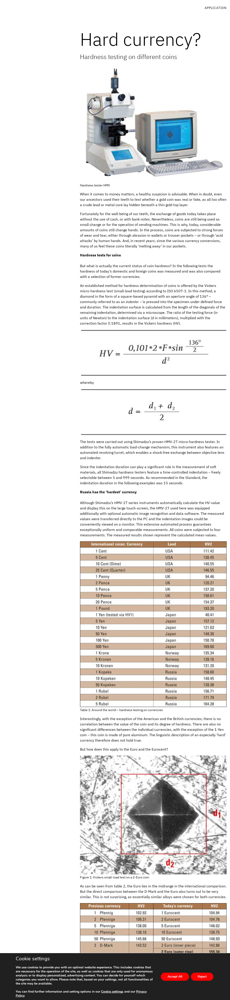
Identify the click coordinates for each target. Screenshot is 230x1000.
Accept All (175, 976)
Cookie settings (112, 992)
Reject (202, 976)
